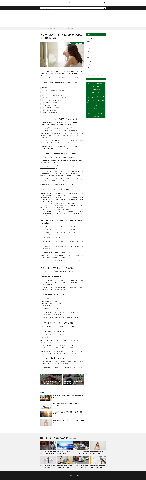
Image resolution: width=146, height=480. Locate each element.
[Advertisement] (73, 18)
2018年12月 (89, 38)
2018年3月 (89, 67)
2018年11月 (89, 41)
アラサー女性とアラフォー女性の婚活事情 (52, 100)
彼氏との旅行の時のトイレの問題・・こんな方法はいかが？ (47, 466)
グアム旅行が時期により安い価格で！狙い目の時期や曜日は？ (68, 413)
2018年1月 (89, 73)
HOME (43, 28)
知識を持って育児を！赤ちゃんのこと (96, 113)
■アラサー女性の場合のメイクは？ (52, 110)
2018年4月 (89, 64)
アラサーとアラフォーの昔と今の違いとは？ (52, 95)
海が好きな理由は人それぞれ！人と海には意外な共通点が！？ (64, 452)
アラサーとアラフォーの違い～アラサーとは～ (53, 90)
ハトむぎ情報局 (77, 475)
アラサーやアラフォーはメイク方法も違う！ (52, 107)
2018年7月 (89, 54)
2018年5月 (89, 61)
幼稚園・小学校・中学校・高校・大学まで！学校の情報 (95, 96)
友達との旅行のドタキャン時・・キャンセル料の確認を (68, 421)
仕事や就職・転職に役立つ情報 (94, 89)
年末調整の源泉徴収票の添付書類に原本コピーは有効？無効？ (97, 466)
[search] (104, 8)
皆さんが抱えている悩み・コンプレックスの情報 (95, 109)
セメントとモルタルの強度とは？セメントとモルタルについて (81, 452)
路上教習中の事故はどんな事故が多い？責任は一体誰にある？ (81, 466)
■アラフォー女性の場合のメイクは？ (52, 112)
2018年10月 (89, 45)
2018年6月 (89, 57)
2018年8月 (89, 51)
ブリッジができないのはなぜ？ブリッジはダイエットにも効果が (68, 404)
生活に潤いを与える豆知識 (50, 28)
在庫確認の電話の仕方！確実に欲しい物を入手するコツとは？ (64, 466)
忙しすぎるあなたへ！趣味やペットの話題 (95, 101)
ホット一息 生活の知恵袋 (93, 86)
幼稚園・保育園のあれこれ (93, 92)
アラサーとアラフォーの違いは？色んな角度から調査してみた (68, 28)
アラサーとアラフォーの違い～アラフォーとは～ (53, 93)
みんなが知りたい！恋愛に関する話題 (96, 83)
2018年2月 (89, 70)
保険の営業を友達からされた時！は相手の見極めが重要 (68, 396)
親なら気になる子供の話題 (93, 116)
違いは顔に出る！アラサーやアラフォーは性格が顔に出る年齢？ (57, 97)
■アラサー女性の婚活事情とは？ (51, 102)
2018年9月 (89, 48)
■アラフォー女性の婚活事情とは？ (52, 105)
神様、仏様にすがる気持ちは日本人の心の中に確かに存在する (48, 452)
